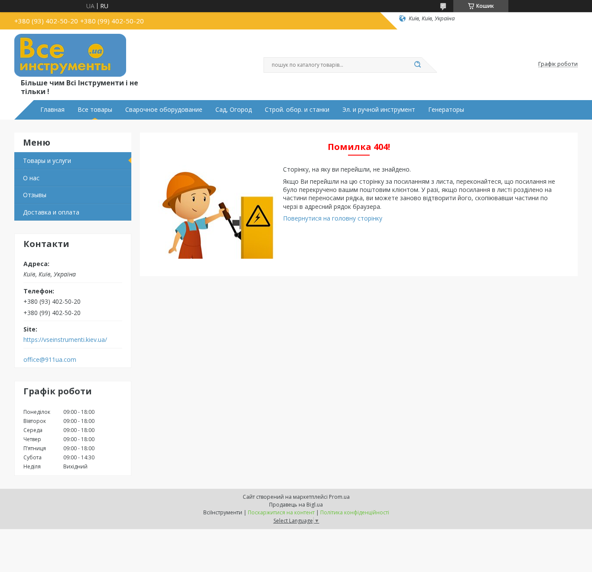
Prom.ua (339, 496)
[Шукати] (417, 65)
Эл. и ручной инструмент (378, 110)
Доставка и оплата (51, 212)
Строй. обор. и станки (297, 110)
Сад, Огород (233, 110)
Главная (52, 110)
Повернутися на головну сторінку (332, 218)
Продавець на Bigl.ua (296, 504)
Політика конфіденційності (354, 512)
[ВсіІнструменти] (70, 55)
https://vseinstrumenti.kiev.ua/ (65, 340)
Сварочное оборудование (163, 110)
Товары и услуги (47, 160)
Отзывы (34, 195)
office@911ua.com (49, 360)
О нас (31, 178)
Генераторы (446, 110)
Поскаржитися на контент (281, 512)
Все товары (95, 110)
